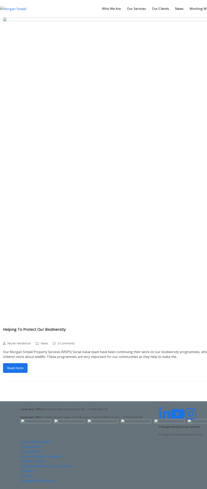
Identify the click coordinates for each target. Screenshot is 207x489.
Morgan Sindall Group (37, 480)
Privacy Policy (31, 446)
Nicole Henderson (19, 343)
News (44, 343)
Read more (15, 368)
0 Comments (66, 343)
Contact (27, 475)
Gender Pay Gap (33, 461)
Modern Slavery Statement (41, 456)
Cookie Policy (31, 451)
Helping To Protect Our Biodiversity (34, 329)
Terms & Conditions (36, 442)
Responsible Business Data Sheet (46, 466)
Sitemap (27, 471)
